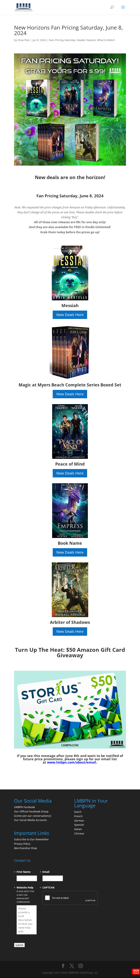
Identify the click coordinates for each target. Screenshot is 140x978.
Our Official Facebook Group (31, 811)
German (79, 820)
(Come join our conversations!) (32, 816)
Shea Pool (24, 40)
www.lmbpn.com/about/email (71, 762)
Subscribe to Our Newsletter (31, 839)
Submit (19, 945)
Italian (78, 829)
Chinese (79, 833)
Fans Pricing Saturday (62, 40)
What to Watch (106, 40)
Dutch (77, 812)
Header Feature (86, 40)
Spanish (79, 824)
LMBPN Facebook (25, 807)
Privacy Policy (22, 843)
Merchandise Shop (25, 848)
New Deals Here (69, 314)
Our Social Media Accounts (30, 820)
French (78, 816)
